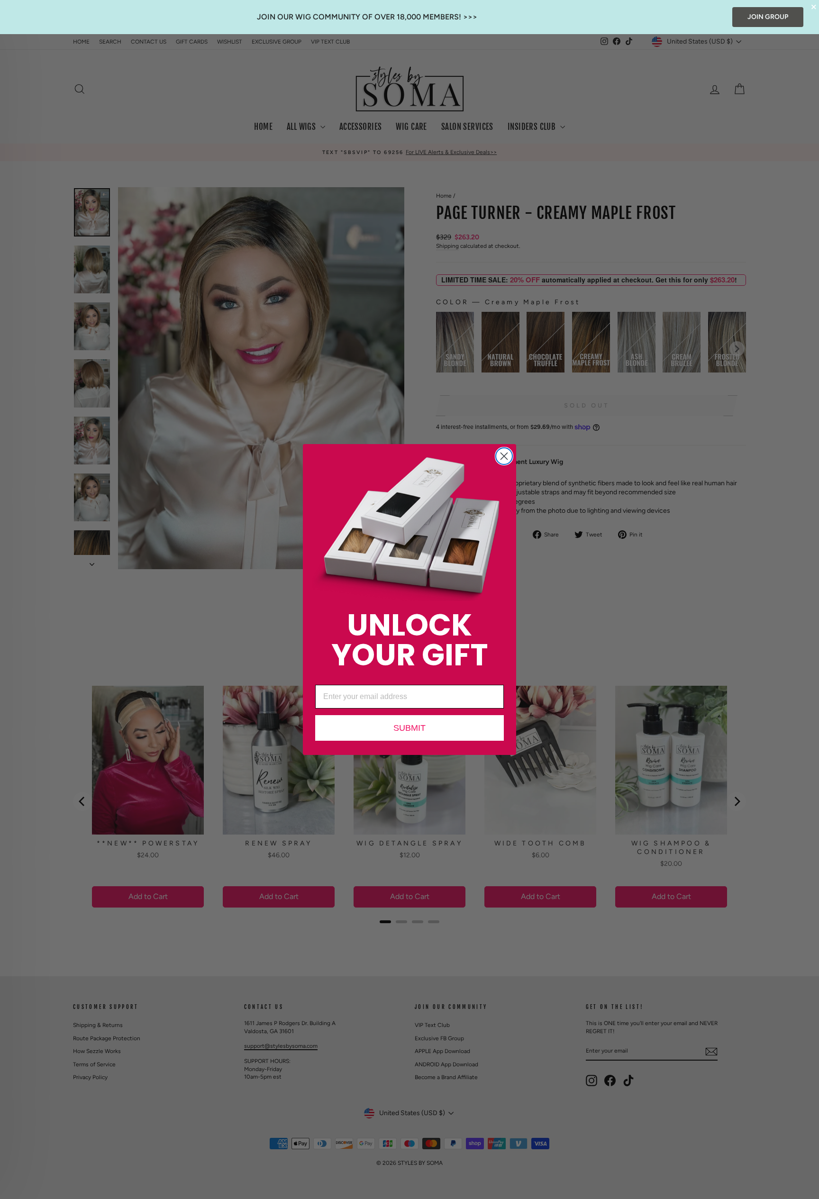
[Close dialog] (504, 456)
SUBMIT (409, 728)
